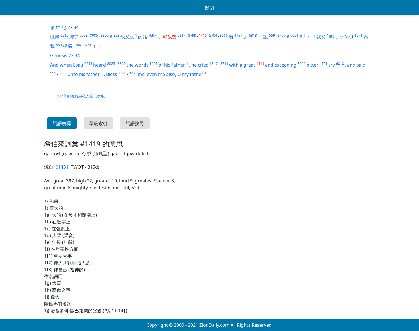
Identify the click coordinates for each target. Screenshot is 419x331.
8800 (105, 35)
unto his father (84, 74)
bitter (312, 65)
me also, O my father (180, 74)
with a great (242, 65)
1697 (152, 35)
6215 (64, 35)
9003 (84, 35)
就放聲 (169, 37)
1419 (203, 35)
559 (272, 35)
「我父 (319, 37)
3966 (224, 35)
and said (356, 65)
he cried (200, 65)
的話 (142, 37)
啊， (334, 37)
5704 (213, 35)
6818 (253, 35)
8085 (94, 35)
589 (59, 44)
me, (142, 74)
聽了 (73, 37)
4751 (238, 35)
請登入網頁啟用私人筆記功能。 (82, 96)
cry (331, 65)
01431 (62, 167)
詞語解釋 (62, 123)
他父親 (127, 37)
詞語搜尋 (135, 123)
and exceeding (280, 65)
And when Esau (66, 65)
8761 (87, 44)
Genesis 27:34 (65, 55)
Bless (111, 74)
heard (99, 65)
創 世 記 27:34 (64, 27)
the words (138, 65)
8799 (192, 35)
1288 (77, 44)
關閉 (209, 8)
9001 (294, 35)
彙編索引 (98, 123)
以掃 (54, 37)
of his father (171, 65)
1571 (359, 35)
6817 (182, 35)
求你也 (346, 37)
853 (116, 35)
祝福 (67, 46)
